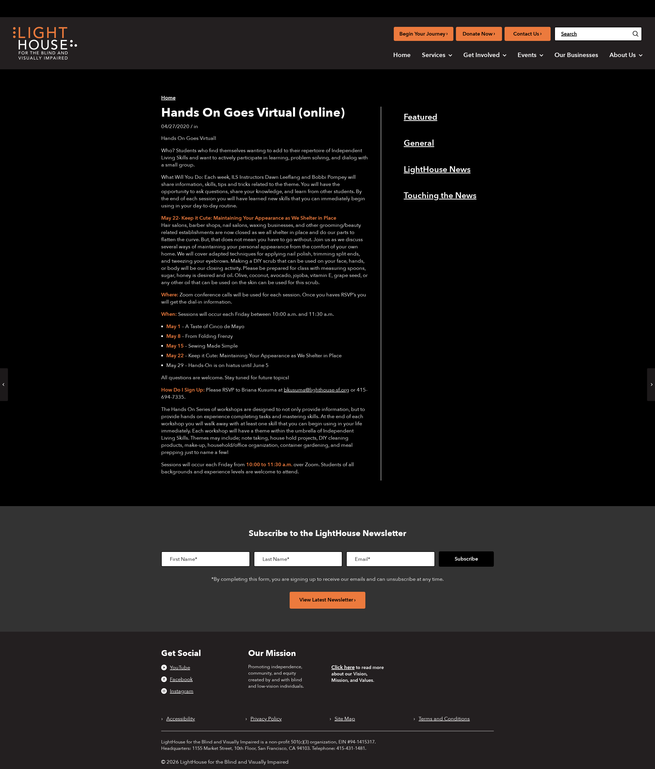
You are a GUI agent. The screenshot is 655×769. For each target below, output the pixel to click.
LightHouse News (437, 169)
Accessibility (180, 719)
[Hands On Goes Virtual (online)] (4, 384)
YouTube (180, 667)
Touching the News (440, 195)
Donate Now (479, 33)
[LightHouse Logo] (45, 43)
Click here (343, 667)
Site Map (345, 719)
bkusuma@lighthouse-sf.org (316, 389)
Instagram (181, 691)
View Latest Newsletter (326, 599)
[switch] (616, 8)
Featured (420, 117)
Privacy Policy (266, 719)
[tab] (567, 8)
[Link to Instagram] (532, 7)
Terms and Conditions (444, 719)
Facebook (181, 679)
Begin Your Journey (423, 33)
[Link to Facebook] (524, 7)
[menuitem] (402, 55)
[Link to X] (542, 7)
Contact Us (527, 33)
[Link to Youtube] (516, 7)
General (419, 143)
